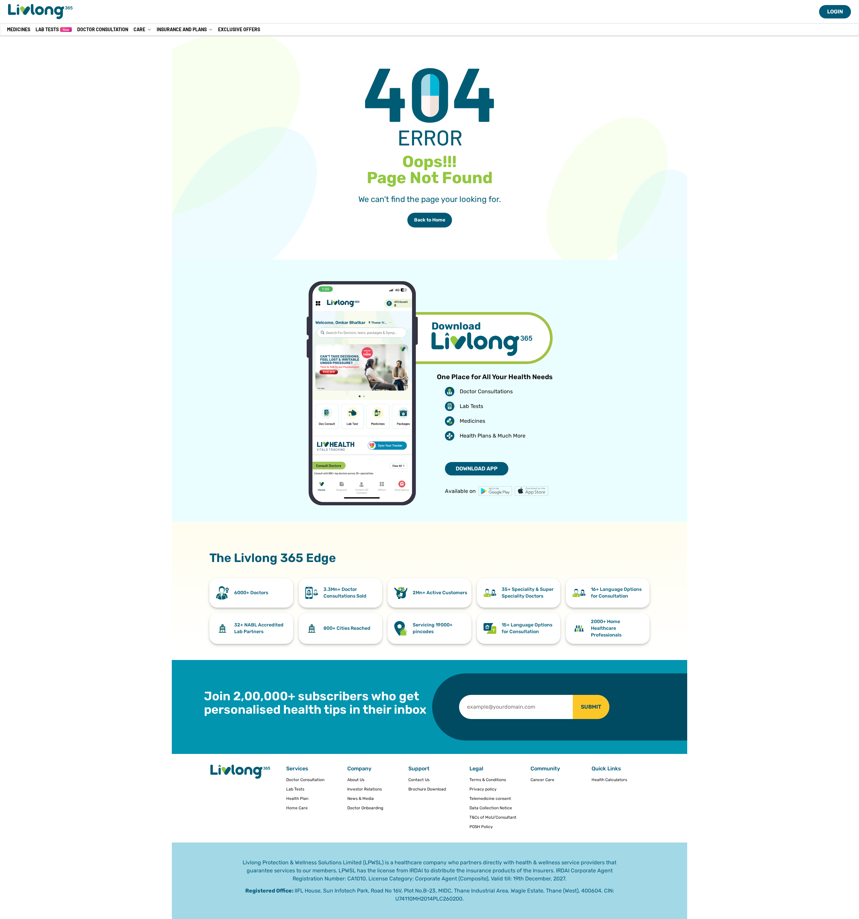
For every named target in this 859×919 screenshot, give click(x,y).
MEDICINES (18, 29)
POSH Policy (481, 826)
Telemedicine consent (490, 798)
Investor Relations (364, 789)
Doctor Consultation (102, 29)
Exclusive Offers (239, 29)
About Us (355, 779)
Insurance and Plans (182, 29)
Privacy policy (483, 789)
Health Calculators (609, 779)
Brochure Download (427, 789)
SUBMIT (591, 707)
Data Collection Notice (490, 808)
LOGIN (835, 11)
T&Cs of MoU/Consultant (492, 817)
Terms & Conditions (487, 779)
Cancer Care (542, 779)
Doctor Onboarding (365, 808)
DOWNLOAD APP (477, 468)
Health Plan (297, 798)
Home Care (297, 808)
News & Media (360, 798)
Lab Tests (52, 29)
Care (139, 29)
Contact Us (419, 779)
